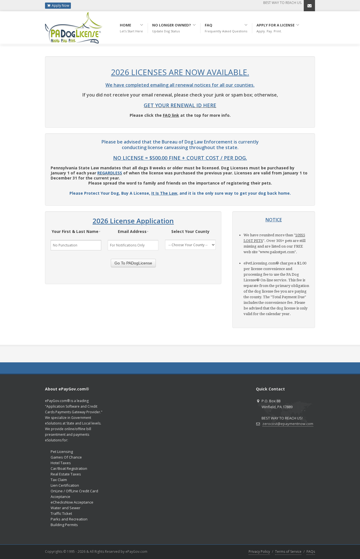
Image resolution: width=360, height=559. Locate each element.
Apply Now (60, 5)
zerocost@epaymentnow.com (287, 423)
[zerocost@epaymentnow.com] (309, 5)
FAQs (311, 551)
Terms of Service (288, 551)
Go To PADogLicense (133, 263)
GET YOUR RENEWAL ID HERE (180, 105)
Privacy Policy (259, 551)
